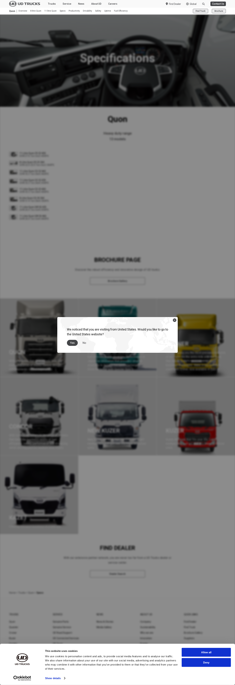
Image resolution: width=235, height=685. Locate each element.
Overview (22, 11)
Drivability (87, 11)
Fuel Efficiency (121, 11)
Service (67, 3)
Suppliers (189, 638)
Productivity (74, 11)
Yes (72, 342)
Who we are (146, 632)
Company (145, 621)
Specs (63, 11)
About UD (96, 3)
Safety (98, 11)
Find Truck (200, 11)
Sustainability (148, 627)
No (84, 342)
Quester (13, 627)
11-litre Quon (50, 11)
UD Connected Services (66, 638)
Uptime (107, 11)
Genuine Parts (61, 621)
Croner (13, 632)
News (81, 3)
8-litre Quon (35, 11)
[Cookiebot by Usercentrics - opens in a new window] (22, 678)
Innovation (146, 638)
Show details (53, 678)
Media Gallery (104, 627)
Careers (112, 3)
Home (12, 592)
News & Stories (105, 621)
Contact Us (218, 3)
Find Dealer (175, 4)
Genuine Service (62, 627)
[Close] (174, 320)
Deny (206, 662)
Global (193, 4)
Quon (31, 592)
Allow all (206, 652)
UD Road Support (62, 632)
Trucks (52, 3)
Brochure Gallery (193, 632)
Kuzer (12, 638)
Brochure (219, 11)
